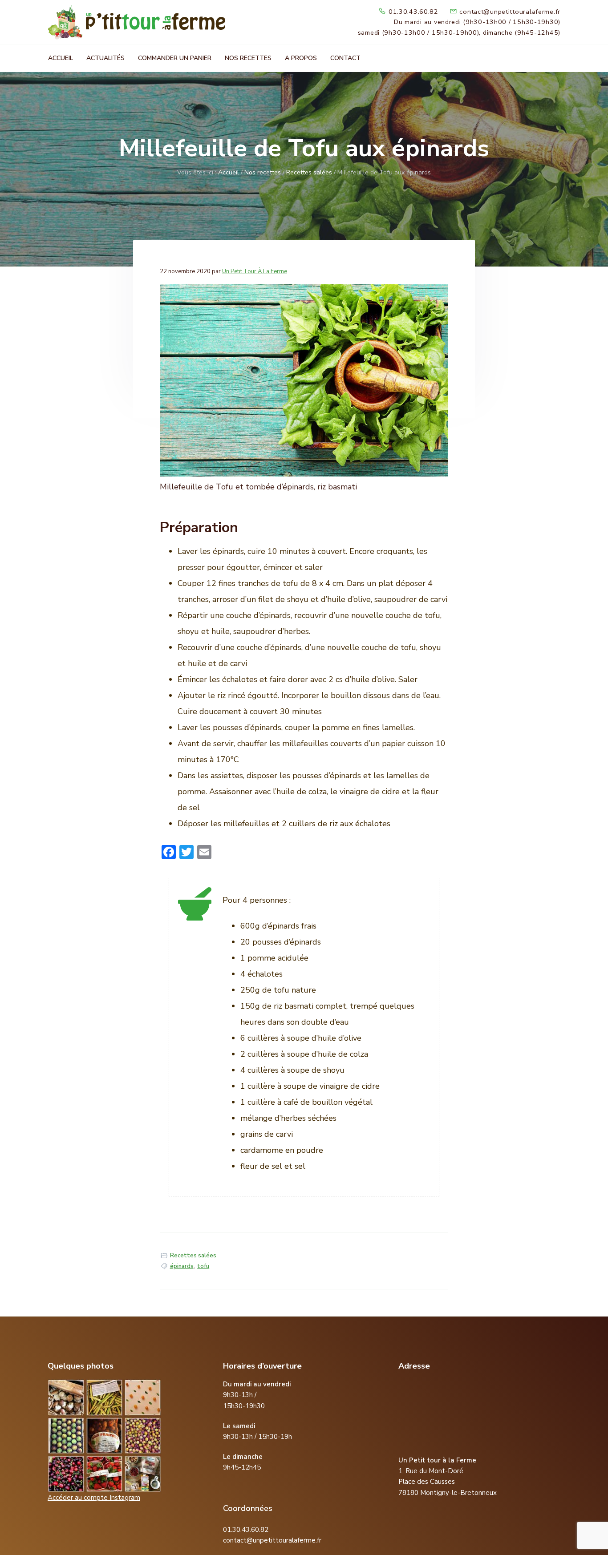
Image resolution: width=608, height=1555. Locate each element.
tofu (203, 1266)
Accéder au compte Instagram (94, 1497)
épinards (182, 1266)
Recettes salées (193, 1256)
